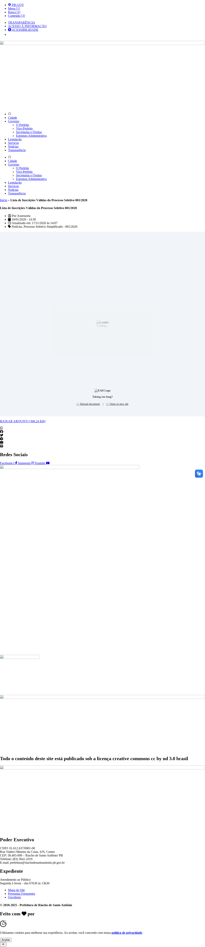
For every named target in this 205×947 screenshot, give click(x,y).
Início (3, 200)
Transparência (17, 150)
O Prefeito (22, 125)
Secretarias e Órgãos (29, 132)
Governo (13, 121)
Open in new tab (118, 404)
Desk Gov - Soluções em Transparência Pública (84, 913)
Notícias (13, 146)
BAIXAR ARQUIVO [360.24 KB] (22, 421)
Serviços (13, 143)
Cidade (12, 117)
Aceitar (6, 939)
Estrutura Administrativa (31, 135)
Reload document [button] (89, 404)
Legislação (15, 139)
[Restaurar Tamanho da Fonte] (11, 35)
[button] (102, 428)
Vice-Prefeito (24, 128)
